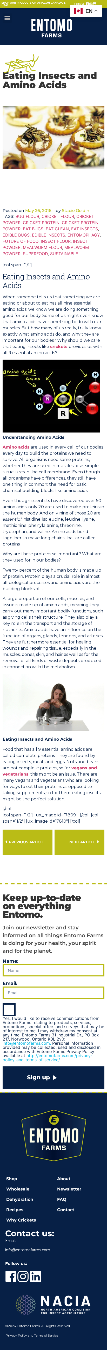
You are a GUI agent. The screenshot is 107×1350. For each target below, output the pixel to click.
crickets (59, 346)
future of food (20, 241)
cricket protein (41, 222)
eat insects (84, 228)
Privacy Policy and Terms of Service (32, 1335)
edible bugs (16, 235)
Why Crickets (21, 1220)
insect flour (56, 241)
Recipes (14, 1209)
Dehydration (19, 1199)
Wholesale (17, 1189)
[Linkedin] (94, 4)
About (63, 1178)
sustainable (64, 253)
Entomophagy (84, 235)
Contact (65, 1209)
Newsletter (69, 1189)
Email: (10, 983)
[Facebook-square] (87, 4)
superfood (35, 253)
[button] (7, 18)
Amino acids (16, 447)
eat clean (57, 228)
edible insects (48, 235)
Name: (10, 961)
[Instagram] (91, 4)
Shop (11, 1178)
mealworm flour (42, 247)
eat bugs (33, 228)
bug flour (27, 216)
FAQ (61, 1199)
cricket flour (58, 216)
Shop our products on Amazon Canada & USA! (33, 4)
